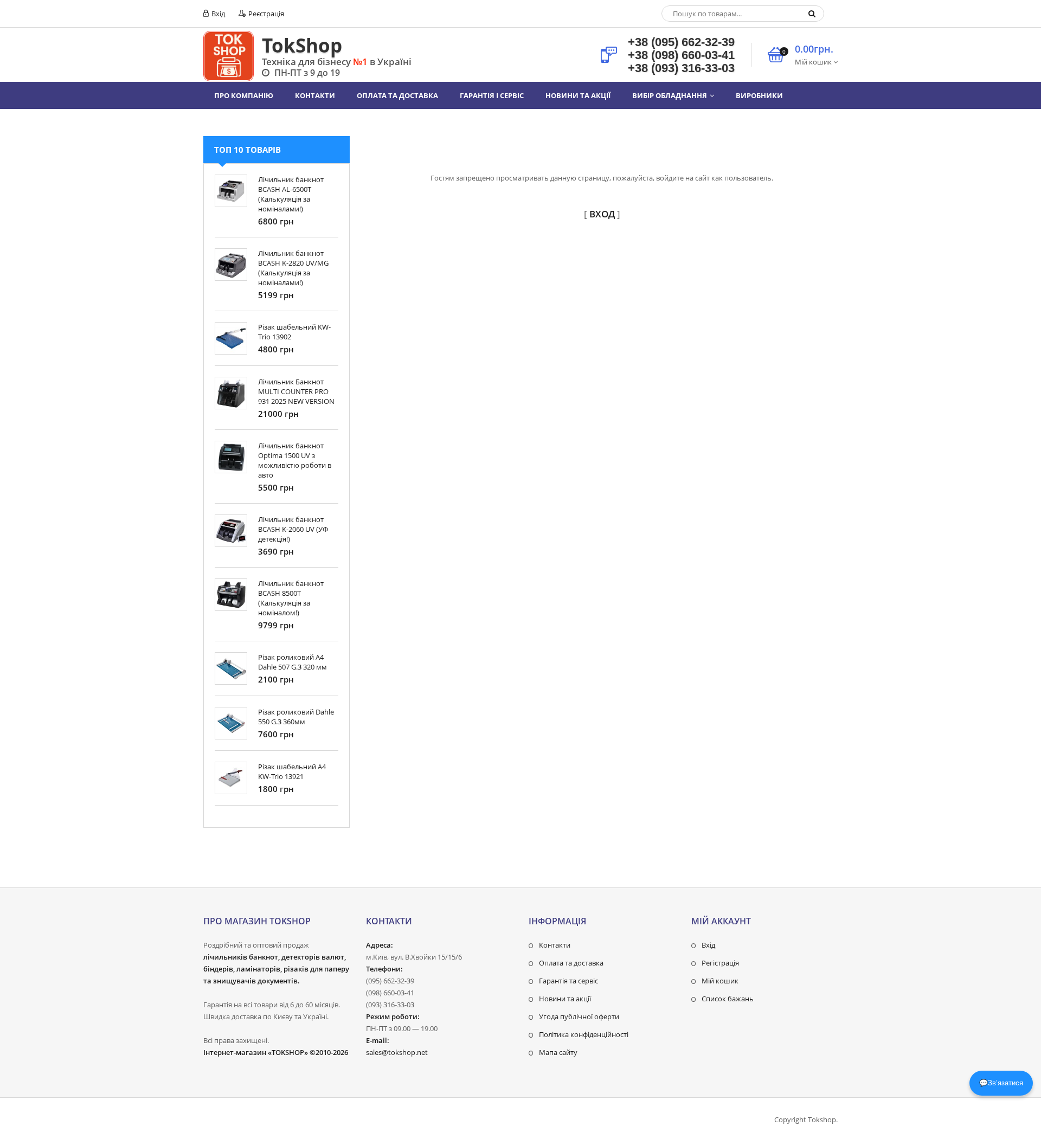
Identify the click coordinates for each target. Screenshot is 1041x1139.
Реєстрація (265, 13)
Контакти (554, 945)
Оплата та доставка (571, 963)
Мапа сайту (558, 1052)
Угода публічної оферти (579, 1016)
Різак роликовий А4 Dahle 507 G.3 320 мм (292, 662)
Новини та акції (565, 998)
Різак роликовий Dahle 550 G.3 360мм (296, 716)
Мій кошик (720, 981)
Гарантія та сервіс (568, 981)
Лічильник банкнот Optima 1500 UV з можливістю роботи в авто (294, 460)
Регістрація (720, 963)
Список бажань (728, 998)
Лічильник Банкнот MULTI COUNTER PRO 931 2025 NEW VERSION (296, 391)
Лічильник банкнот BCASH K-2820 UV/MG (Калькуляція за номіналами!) (293, 267)
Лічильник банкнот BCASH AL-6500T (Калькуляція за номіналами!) (291, 194)
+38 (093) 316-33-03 (681, 68)
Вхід (217, 13)
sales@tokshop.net (397, 1052)
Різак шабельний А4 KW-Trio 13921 (292, 771)
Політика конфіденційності (583, 1034)
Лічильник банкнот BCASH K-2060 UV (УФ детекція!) (293, 529)
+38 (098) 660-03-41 (681, 55)
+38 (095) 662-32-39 (681, 42)
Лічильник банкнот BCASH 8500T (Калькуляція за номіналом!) (291, 597)
